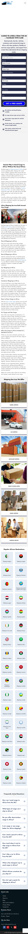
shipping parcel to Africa (16, 169)
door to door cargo (11, 301)
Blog (4, 900)
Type (3, 66)
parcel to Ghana (8, 227)
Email (3, 95)
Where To (4, 61)
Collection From (5, 55)
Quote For (4, 78)
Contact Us (5, 907)
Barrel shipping (22, 260)
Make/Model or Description (7, 72)
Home (4, 896)
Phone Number (5, 90)
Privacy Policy (6, 905)
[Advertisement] (14, 19)
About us (5, 898)
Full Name (4, 84)
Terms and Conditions (8, 902)
